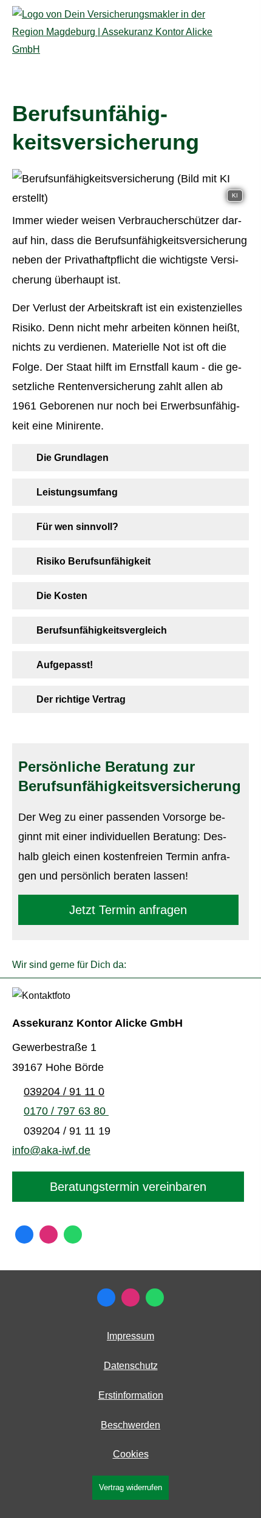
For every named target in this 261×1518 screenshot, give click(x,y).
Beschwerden (130, 1425)
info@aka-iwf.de (51, 1150)
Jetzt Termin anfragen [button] (128, 909)
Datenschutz (131, 1366)
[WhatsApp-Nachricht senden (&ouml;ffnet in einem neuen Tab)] (73, 1234)
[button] (72, 457)
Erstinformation (130, 1395)
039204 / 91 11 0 (64, 1091)
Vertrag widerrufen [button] (130, 1487)
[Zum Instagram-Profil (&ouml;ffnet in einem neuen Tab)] (48, 1234)
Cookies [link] (131, 1454)
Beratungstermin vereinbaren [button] (128, 1186)
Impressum (130, 1336)
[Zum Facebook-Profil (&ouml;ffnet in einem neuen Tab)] (24, 1234)
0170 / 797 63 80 (66, 1111)
